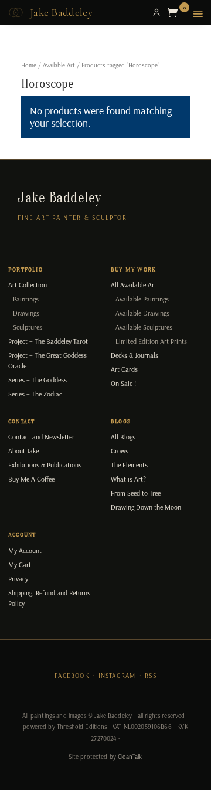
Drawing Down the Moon (146, 507)
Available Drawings (142, 312)
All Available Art (133, 284)
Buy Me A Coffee (31, 478)
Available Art (59, 65)
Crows (119, 450)
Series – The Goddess (37, 379)
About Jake (23, 450)
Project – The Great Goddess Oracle (47, 360)
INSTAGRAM (117, 676)
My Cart (19, 564)
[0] (175, 12)
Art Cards (124, 369)
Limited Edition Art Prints (151, 341)
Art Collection (27, 284)
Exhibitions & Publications (44, 464)
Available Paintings (142, 298)
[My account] (156, 12)
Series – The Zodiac (35, 393)
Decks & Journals (134, 355)
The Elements (129, 464)
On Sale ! (123, 383)
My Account (25, 550)
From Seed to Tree (136, 493)
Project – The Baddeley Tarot (48, 341)
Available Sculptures (143, 327)
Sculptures (27, 327)
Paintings (26, 298)
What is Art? (128, 478)
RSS (150, 676)
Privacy (18, 578)
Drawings (26, 312)
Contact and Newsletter (41, 436)
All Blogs (123, 436)
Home (28, 65)
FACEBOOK (72, 676)
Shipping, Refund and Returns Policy (49, 598)
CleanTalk (130, 756)
